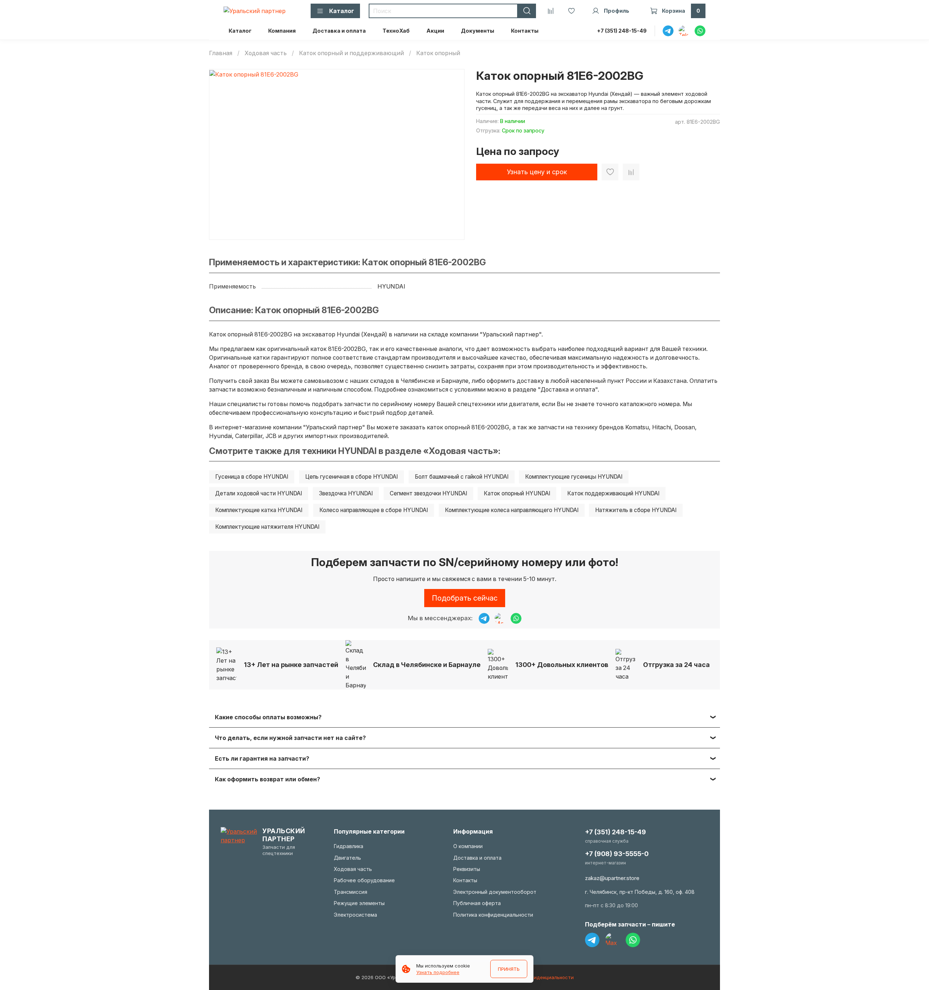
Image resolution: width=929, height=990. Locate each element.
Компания (282, 31)
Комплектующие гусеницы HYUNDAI (573, 476)
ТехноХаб (396, 31)
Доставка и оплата (339, 31)
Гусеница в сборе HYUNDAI (251, 476)
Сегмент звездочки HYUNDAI (428, 493)
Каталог (240, 31)
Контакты (525, 31)
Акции (435, 31)
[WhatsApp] (633, 940)
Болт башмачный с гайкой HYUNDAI (461, 476)
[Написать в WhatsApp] (516, 618)
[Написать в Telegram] (484, 618)
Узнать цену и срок (537, 172)
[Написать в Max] (500, 618)
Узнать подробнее (437, 972)
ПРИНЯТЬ (509, 969)
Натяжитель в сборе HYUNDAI (635, 510)
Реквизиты (466, 869)
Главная (220, 53)
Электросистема (355, 915)
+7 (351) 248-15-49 (622, 31)
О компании (468, 846)
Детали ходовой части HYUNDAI (258, 493)
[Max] (612, 940)
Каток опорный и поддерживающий (351, 53)
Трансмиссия (350, 892)
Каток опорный (438, 53)
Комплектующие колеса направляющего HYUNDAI (511, 510)
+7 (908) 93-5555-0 (616, 854)
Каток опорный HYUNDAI (517, 493)
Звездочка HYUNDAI (346, 493)
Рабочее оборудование (364, 880)
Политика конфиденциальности (493, 915)
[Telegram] (592, 940)
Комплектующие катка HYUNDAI (258, 510)
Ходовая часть (266, 53)
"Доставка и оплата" (568, 389)
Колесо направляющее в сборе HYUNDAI (373, 510)
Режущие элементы (359, 903)
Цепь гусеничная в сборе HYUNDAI (351, 476)
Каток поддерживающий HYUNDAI (613, 493)
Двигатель (347, 858)
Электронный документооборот (494, 892)
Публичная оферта (477, 903)
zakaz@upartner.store (612, 878)
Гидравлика (348, 846)
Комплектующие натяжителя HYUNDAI (267, 526)
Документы (477, 31)
